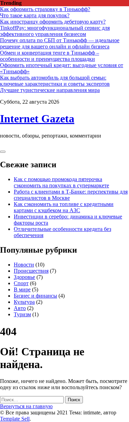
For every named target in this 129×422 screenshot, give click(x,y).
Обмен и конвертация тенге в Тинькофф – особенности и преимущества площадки (49, 56)
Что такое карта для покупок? (34, 15)
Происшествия (31, 271)
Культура (24, 302)
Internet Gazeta (37, 118)
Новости (24, 265)
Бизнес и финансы (35, 296)
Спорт (21, 283)
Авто (20, 308)
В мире (22, 289)
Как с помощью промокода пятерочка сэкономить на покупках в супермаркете (61, 182)
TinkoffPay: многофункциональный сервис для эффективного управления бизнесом (55, 31)
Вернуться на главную (26, 406)
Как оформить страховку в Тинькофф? (45, 9)
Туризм (22, 314)
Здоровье (24, 277)
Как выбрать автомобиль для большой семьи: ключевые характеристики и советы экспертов (55, 81)
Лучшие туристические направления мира (50, 90)
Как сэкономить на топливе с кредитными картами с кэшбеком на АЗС (64, 207)
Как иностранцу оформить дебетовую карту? (53, 22)
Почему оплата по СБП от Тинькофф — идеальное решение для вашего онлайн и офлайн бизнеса (59, 43)
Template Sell (15, 419)
